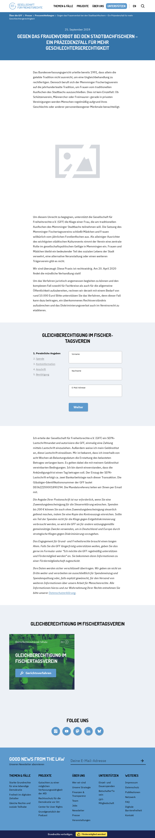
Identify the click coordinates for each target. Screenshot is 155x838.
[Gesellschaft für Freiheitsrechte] (26, 6)
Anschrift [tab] (41, 369)
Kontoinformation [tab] (45, 363)
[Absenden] (142, 760)
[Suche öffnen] (143, 6)
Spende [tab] (40, 358)
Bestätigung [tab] (42, 374)
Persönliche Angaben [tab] (48, 353)
